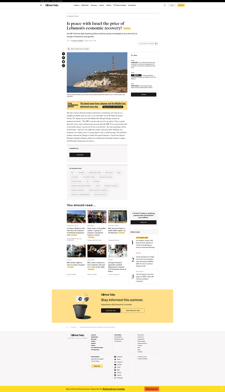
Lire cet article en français (146, 43)
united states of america (98, 190)
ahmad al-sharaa (111, 186)
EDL (87, 181)
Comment (80, 155)
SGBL (119, 172)
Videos (93, 345)
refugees (108, 172)
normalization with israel (81, 186)
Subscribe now (111, 310)
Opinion (93, 343)
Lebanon (93, 335)
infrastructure (95, 172)
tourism (81, 172)
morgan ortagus (77, 190)
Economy (73, 327)
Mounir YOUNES (78, 41)
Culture (93, 341)
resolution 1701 (100, 194)
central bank (76, 181)
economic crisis (89, 177)
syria (98, 186)
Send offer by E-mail (133, 310)
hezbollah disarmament (80, 194)
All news (143, 94)
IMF (72, 172)
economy (74, 177)
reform (96, 181)
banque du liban (106, 177)
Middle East (94, 337)
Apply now (143, 222)
